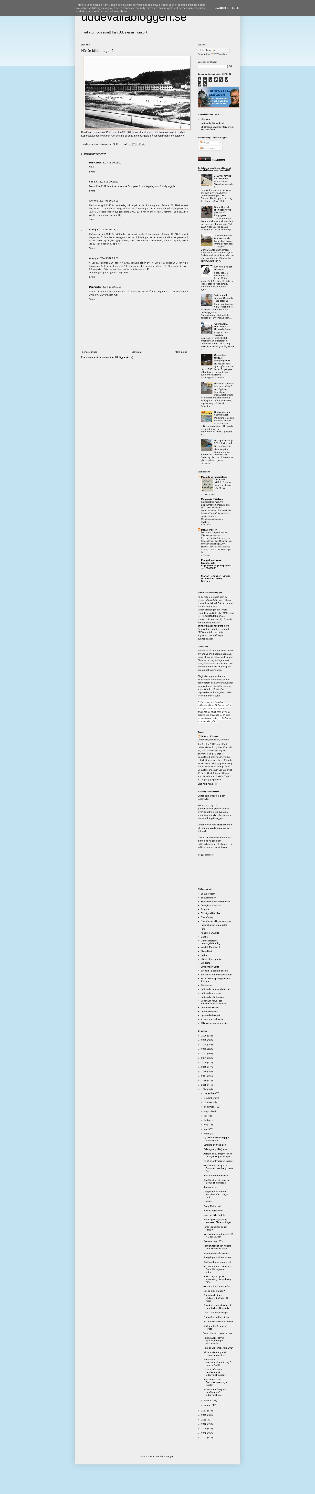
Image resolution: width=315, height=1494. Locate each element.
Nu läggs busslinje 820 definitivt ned (223, 442)
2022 (204, 1053)
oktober (208, 1102)
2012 (204, 1415)
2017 (204, 1076)
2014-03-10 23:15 (108, 200)
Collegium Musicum (211, 905)
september (210, 1106)
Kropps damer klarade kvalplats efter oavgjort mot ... (216, 1194)
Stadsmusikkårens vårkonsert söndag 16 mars (216, 1298)
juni (206, 1120)
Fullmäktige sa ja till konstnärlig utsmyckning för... (217, 1279)
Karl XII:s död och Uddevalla (223, 268)
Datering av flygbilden (214, 1144)
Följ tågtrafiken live (210, 913)
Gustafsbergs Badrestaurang (216, 921)
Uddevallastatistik (210, 1011)
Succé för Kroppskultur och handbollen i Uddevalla (217, 1306)
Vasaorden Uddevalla (212, 1019)
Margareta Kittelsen (212, 499)
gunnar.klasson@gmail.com (212, 808)
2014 (204, 1089)
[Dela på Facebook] (140, 144)
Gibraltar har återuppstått (216, 1286)
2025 (204, 1040)
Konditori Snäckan (210, 932)
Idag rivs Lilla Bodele (214, 1215)
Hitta (203, 929)
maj (206, 1124)
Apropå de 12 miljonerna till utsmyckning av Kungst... (217, 1155)
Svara (92, 171)
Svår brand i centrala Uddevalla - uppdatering (223, 298)
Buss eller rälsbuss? (213, 1210)
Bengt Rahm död (212, 1206)
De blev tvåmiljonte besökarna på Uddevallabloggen (214, 1372)
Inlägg (205, 142)
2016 (204, 1080)
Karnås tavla (209, 1187)
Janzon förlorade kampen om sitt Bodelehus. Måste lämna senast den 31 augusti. (223, 241)
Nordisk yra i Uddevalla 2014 (218, 1347)
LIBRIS (204, 936)
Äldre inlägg (181, 352)
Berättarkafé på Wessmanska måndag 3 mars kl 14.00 (217, 1362)
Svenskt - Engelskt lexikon (214, 970)
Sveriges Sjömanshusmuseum (216, 974)
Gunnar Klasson (210, 736)
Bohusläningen (208, 897)
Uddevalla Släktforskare (213, 997)
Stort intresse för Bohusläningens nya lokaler (215, 1382)
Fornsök (205, 909)
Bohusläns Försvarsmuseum (215, 901)
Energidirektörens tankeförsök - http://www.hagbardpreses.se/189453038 (216, 564)
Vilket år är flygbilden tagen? (218, 1161)
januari (208, 1405)
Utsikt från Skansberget (215, 1312)
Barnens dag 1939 (213, 1241)
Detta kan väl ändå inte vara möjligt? (224, 385)
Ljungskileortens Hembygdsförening (210, 942)
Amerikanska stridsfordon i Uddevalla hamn (222, 326)
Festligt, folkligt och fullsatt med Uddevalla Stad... (217, 1247)
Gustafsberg (207, 917)
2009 (204, 1428)
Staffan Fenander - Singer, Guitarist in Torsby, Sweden (215, 578)
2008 (204, 1433)
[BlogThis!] (134, 144)
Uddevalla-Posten (210, 1007)
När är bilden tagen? (214, 1291)
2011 (204, 1419)
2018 (204, 1071)
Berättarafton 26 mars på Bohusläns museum (216, 1181)
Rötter (204, 955)
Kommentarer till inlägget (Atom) (116, 357)
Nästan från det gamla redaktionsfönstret (215, 1353)
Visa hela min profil (207, 783)
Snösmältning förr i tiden (216, 1317)
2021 (204, 1058)
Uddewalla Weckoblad (212, 123)
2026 (204, 1035)
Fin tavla (207, 1201)
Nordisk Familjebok (210, 947)
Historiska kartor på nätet (214, 925)
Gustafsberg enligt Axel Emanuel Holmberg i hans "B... (218, 1168)
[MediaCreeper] (218, 160)
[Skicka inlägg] (125, 144)
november (209, 1098)
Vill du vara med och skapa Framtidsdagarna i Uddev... (217, 1269)
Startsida (136, 352)
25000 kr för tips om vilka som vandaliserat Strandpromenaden (223, 181)
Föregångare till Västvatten (217, 1257)
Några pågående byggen (216, 1253)
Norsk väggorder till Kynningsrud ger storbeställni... (213, 1340)
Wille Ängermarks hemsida (214, 1023)
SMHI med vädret (210, 966)
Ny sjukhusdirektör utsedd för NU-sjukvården (218, 1235)
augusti (208, 1111)
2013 (204, 1410)
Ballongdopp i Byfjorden (215, 1149)
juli (206, 1115)
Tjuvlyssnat (206, 985)
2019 (204, 1067)
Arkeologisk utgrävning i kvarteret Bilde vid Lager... (218, 1221)
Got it (236, 8)
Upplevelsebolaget (210, 1015)
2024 (204, 1044)
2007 (204, 1437)
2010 (204, 1424)
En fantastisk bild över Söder (218, 1321)
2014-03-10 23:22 (108, 258)
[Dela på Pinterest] (143, 144)
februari (208, 1400)
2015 (204, 1085)
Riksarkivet (206, 951)
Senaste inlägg (89, 352)
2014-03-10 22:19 (112, 162)
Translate (222, 54)
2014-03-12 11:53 (112, 287)
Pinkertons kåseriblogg (214, 477)
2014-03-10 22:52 (109, 181)
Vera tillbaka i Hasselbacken (217, 1333)
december (209, 1093)
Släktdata (205, 962)
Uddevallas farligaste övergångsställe (222, 358)
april (206, 1129)
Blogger (169, 1456)
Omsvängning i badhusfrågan (222, 413)
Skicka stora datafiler (211, 959)
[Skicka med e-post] (131, 144)
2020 (204, 1062)
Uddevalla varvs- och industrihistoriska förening (214, 1002)
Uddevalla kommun (211, 993)
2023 (204, 1049)
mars (207, 1133)
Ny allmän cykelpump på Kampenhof (216, 1139)
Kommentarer (209, 148)
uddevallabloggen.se (134, 16)
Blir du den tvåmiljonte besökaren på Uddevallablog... (214, 1392)
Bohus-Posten (209, 529)
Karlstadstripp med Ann (212, 502)
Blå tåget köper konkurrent (217, 1262)
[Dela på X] (137, 144)
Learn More (222, 8)
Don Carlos (95, 162)
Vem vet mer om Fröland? (217, 1175)
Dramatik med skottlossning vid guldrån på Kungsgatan (222, 211)
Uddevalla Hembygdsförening (216, 989)
